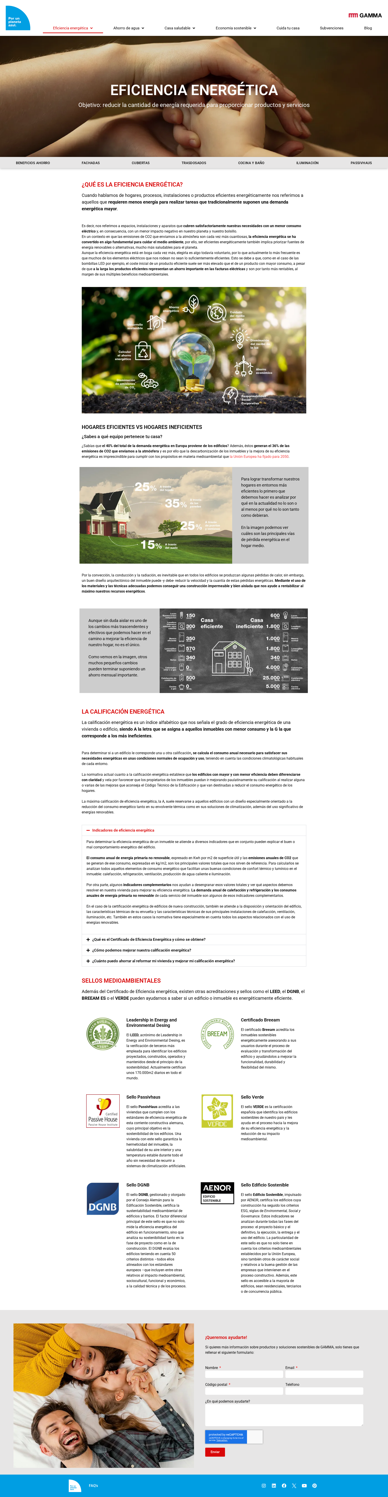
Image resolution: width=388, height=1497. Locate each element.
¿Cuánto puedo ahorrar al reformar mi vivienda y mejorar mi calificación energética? (163, 961)
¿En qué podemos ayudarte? (227, 1401)
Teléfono (292, 1384)
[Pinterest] (314, 1485)
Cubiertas (141, 163)
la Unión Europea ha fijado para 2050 (259, 456)
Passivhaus (361, 163)
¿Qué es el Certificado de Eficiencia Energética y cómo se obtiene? (148, 939)
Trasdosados (194, 163)
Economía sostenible (233, 28)
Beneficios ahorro (33, 163)
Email (290, 1368)
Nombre (212, 1368)
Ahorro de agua (126, 28)
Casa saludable (177, 28)
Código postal (216, 1384)
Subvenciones (332, 28)
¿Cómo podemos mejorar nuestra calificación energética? (141, 950)
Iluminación (307, 163)
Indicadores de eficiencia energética (123, 830)
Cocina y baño (251, 163)
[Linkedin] (273, 1485)
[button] (194, 830)
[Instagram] (263, 1485)
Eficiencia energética (70, 28)
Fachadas (91, 163)
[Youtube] (304, 1485)
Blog (368, 28)
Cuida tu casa (288, 28)
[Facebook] (284, 1485)
